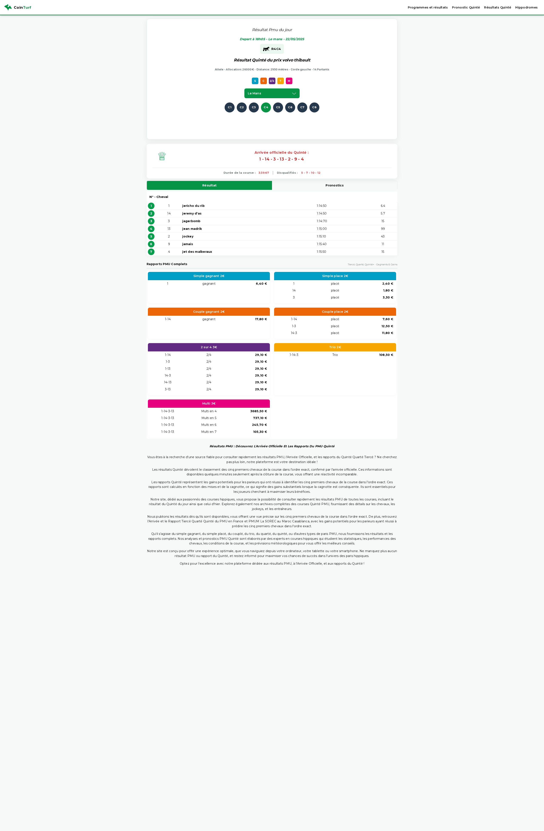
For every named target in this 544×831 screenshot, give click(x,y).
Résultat (209, 185)
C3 (254, 107)
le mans (254, 93)
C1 (229, 107)
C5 (278, 107)
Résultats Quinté (497, 7)
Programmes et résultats (428, 7)
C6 (290, 107)
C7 (302, 107)
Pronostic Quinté (466, 7)
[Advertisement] (272, 122)
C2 (242, 107)
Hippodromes (526, 7)
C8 (314, 107)
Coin (22, 7)
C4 (266, 107)
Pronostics (335, 185)
